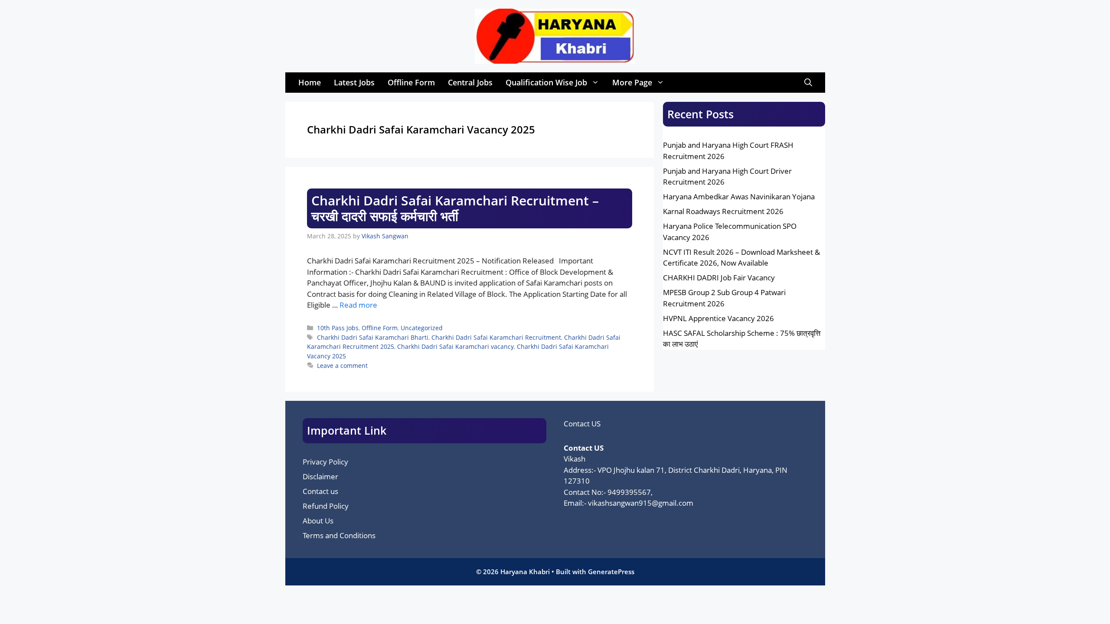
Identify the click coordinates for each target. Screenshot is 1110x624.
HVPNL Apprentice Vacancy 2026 (718, 318)
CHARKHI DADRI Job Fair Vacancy (719, 278)
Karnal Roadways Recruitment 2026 (723, 211)
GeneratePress (611, 571)
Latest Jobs (354, 82)
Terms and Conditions (339, 535)
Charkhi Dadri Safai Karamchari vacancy (455, 346)
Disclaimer (320, 476)
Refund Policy (326, 506)
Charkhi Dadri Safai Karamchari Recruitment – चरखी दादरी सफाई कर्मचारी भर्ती (455, 208)
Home (309, 82)
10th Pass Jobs (338, 328)
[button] (808, 82)
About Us (318, 521)
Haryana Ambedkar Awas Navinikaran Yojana (739, 197)
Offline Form (411, 82)
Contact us (320, 491)
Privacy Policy (325, 462)
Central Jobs (470, 82)
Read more (358, 305)
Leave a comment (342, 365)
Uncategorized (422, 328)
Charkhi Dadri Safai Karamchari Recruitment (496, 337)
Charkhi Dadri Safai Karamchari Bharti (372, 337)
